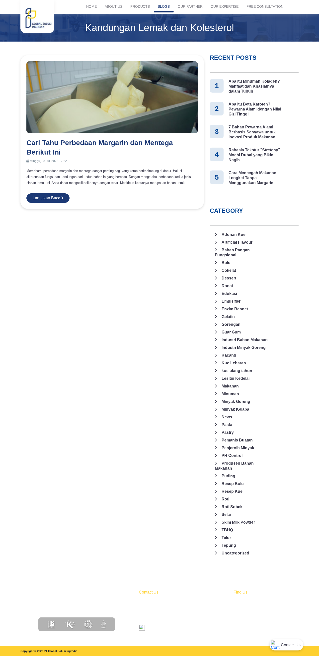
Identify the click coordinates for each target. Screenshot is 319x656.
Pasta (227, 425)
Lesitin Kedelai (235, 378)
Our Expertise (225, 6)
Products (140, 6)
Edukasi (229, 293)
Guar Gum (231, 332)
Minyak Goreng (236, 401)
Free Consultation (264, 6)
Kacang (229, 355)
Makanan (230, 386)
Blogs (164, 6)
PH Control (232, 455)
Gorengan (231, 324)
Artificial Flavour (237, 242)
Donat (227, 286)
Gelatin (228, 317)
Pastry (228, 432)
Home (91, 6)
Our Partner (190, 6)
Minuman (230, 394)
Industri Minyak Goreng (244, 347)
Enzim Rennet (235, 309)
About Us (113, 6)
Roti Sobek (232, 507)
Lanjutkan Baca (47, 198)
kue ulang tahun (237, 371)
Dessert (229, 278)
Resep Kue (232, 491)
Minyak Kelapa (235, 409)
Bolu (226, 263)
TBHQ (227, 530)
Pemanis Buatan (237, 440)
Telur (226, 538)
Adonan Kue (233, 234)
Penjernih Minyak (238, 448)
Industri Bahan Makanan (245, 340)
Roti (225, 499)
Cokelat (229, 270)
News (227, 417)
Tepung (229, 545)
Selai (226, 514)
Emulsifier (231, 301)
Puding (228, 476)
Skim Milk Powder (238, 522)
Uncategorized (235, 553)
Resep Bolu (233, 484)
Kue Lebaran (234, 363)
